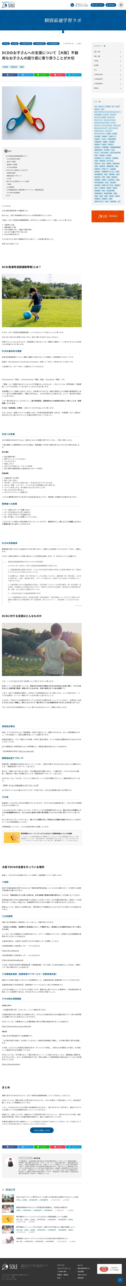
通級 (115, 193)
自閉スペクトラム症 (108, 185)
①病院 (9, 184)
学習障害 (115, 158)
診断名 (115, 188)
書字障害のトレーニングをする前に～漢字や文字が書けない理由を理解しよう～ (46, 1227)
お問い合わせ (98, 5)
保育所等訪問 (112, 139)
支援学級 (113, 169)
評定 (104, 190)
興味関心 (117, 185)
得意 (96, 166)
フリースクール (114, 128)
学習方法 (108, 158)
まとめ (8, 195)
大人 (95, 70)
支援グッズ (105, 169)
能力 (107, 182)
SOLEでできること (64, 1268)
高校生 (70, 1220)
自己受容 (113, 182)
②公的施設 (10, 187)
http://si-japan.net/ (26, 751)
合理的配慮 (105, 147)
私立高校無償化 (99, 182)
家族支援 (102, 161)
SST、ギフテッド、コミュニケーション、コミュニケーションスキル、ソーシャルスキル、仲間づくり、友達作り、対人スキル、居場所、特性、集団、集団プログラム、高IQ (107, 112)
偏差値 (105, 142)
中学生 (5, 43)
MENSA (97, 109)
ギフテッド (111, 117)
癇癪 (108, 177)
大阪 (113, 150)
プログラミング (99, 131)
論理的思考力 (98, 193)
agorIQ (101, 106)
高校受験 (113, 201)
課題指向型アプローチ (14, 176)
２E (119, 201)
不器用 (6, 67)
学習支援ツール (99, 158)
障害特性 (105, 199)
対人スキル (110, 161)
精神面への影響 (12, 164)
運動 (22, 67)
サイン (113, 123)
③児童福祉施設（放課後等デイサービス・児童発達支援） (26, 190)
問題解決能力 (98, 150)
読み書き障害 (110, 190)
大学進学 (107, 150)
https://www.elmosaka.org (12, 960)
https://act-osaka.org (10, 950)
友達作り (111, 144)
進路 (101, 196)
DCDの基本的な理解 (13, 159)
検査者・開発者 (62, 1275)
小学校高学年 (53, 43)
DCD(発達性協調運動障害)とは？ (17, 156)
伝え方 (104, 139)
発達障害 (97, 180)
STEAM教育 (98, 114)
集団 (111, 199)
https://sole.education (11, 1064)
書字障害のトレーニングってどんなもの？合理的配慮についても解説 (41, 1216)
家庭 (96, 161)
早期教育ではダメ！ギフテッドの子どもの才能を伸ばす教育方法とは (42, 1238)
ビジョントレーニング (101, 128)
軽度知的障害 (108, 193)
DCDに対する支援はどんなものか (17, 170)
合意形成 (97, 147)
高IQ (107, 201)
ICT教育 (108, 106)
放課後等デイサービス (108, 171)
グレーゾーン (98, 120)
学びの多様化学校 (115, 152)
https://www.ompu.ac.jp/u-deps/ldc (16, 1026)
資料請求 (112, 5)
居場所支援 (116, 163)
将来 (104, 163)
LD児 (117, 106)
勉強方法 (97, 144)
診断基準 (97, 190)
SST (103, 109)
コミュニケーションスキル (102, 123)
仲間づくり (113, 136)
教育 (106, 174)
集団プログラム (99, 201)
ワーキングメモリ (100, 133)
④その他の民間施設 (13, 193)
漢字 (118, 174)
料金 (58, 1278)
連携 (96, 196)
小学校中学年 (26, 43)
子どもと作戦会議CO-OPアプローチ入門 (24, 785)
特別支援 (97, 177)
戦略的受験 (110, 166)
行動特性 (102, 188)
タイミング (117, 125)
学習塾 (109, 155)
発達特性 (114, 177)
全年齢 (14, 43)
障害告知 (97, 199)
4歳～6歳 (19, 1220)
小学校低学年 (39, 43)
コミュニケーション (110, 120)
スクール (97, 125)
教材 (118, 171)
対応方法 (97, 163)
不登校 (115, 133)
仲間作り (97, 139)
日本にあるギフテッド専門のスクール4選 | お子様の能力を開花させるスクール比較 (47, 1197)
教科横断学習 (98, 174)
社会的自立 (111, 180)
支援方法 (14, 67)
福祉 (118, 180)
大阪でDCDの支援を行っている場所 (17, 181)
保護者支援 (98, 142)
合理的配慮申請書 (115, 147)
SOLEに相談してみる (42, 1130)
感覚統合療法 (11, 173)
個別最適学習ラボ (84, 1268)
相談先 (104, 180)
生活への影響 (11, 162)
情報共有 (102, 166)
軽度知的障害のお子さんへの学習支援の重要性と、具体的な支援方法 (41, 1207)
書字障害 (112, 174)
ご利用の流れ (62, 1271)
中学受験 (97, 136)
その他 (9, 178)
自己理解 (97, 185)
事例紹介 (105, 136)
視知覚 (109, 188)
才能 (117, 166)
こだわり (106, 114)
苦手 (96, 188)
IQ (113, 106)
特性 (104, 177)
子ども (97, 152)
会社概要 (81, 1271)
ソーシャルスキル (107, 125)
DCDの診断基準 (12, 167)
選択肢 (111, 196)
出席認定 (112, 142)
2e (96, 106)
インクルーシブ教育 (100, 117)
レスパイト (109, 131)
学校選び (102, 155)
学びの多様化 (104, 152)
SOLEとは (60, 1265)
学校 (96, 155)
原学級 (104, 144)
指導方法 (97, 169)
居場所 (109, 163)
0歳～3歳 (97, 52)
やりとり (113, 114)
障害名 (117, 196)
